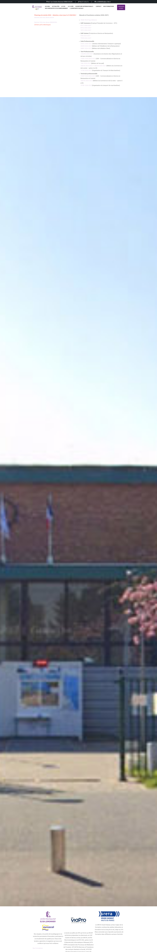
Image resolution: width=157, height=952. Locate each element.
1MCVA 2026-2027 (86, 66)
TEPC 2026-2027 (86, 30)
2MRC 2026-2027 (86, 48)
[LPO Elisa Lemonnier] (37, 7)
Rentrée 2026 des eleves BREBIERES (45, 22)
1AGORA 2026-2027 (87, 54)
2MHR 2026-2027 (86, 46)
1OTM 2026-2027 (86, 70)
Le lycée (70, 6)
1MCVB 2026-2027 (100, 66)
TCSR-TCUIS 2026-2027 (88, 76)
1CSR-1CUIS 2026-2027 (88, 58)
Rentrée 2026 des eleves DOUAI (44, 17)
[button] (65, 6)
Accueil (47, 6)
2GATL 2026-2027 (86, 43)
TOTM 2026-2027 (86, 85)
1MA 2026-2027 (86, 63)
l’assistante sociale (76, 8)
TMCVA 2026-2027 (87, 80)
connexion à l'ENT (121, 7)
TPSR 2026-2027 (86, 38)
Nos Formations (108, 6)
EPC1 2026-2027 (86, 25)
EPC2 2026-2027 (86, 28)
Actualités (55, 6)
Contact (98, 6)
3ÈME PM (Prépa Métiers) (89, 20)
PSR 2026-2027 (85, 36)
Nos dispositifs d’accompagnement (56, 8)
